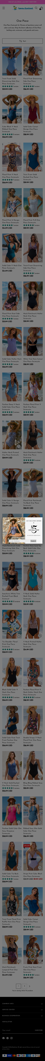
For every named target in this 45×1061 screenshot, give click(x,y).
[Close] (42, 517)
